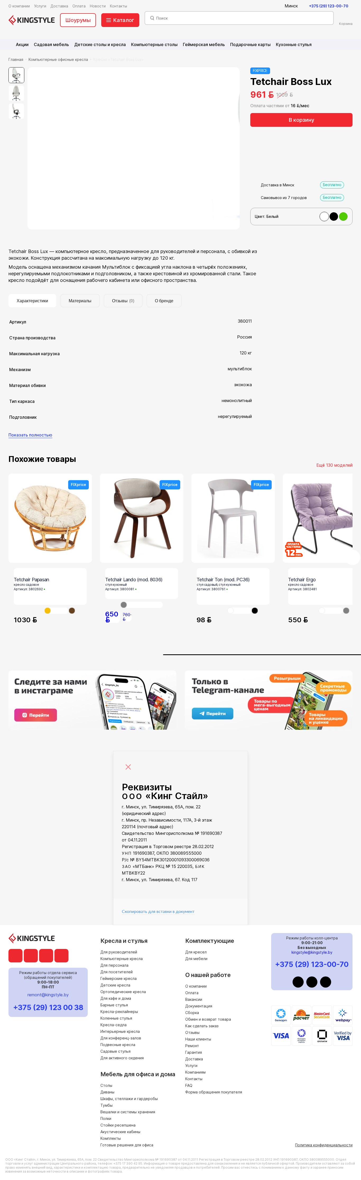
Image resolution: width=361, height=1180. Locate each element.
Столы (106, 1085)
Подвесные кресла (117, 1044)
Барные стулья (114, 1005)
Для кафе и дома (115, 998)
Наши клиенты (198, 1039)
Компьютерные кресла (121, 958)
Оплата (191, 992)
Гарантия (193, 1052)
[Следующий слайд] (352, 557)
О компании (196, 986)
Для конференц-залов (120, 1038)
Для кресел (196, 952)
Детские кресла (115, 985)
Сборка (192, 1012)
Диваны (107, 1092)
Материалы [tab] (80, 301)
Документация (198, 1006)
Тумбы (106, 1105)
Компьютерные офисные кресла (58, 59)
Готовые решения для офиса (126, 1145)
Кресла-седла (113, 1025)
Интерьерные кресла (120, 1031)
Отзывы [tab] (123, 301)
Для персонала (114, 965)
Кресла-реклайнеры (119, 1011)
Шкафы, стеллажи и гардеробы (129, 1098)
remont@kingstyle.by (48, 994)
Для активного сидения (122, 1058)
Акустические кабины (120, 1131)
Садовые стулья (115, 1051)
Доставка (194, 1059)
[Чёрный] (334, 216)
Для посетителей (116, 972)
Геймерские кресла (118, 978)
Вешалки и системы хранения (127, 1112)
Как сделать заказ (202, 1026)
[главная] (31, 20)
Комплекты (110, 1138)
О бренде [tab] (164, 301)
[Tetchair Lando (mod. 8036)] (142, 605)
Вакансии (193, 999)
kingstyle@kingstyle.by (311, 952)
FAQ (188, 1085)
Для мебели (196, 958)
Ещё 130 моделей (334, 465)
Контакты (193, 1079)
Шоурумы (78, 20)
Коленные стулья (116, 1018)
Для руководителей (118, 952)
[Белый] (324, 216)
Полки (105, 1118)
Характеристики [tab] (32, 301)
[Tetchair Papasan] (56, 610)
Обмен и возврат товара (208, 1019)
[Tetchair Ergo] (331, 610)
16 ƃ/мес (300, 105)
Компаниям (195, 1072)
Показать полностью (30, 435)
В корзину (301, 120)
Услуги (191, 1065)
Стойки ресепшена (118, 1125)
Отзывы (192, 1032)
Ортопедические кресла (123, 991)
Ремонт (192, 1045)
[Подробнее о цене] (298, 94)
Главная (15, 59)
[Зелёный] (343, 216)
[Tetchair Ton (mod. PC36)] (239, 610)
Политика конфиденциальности (324, 1145)
